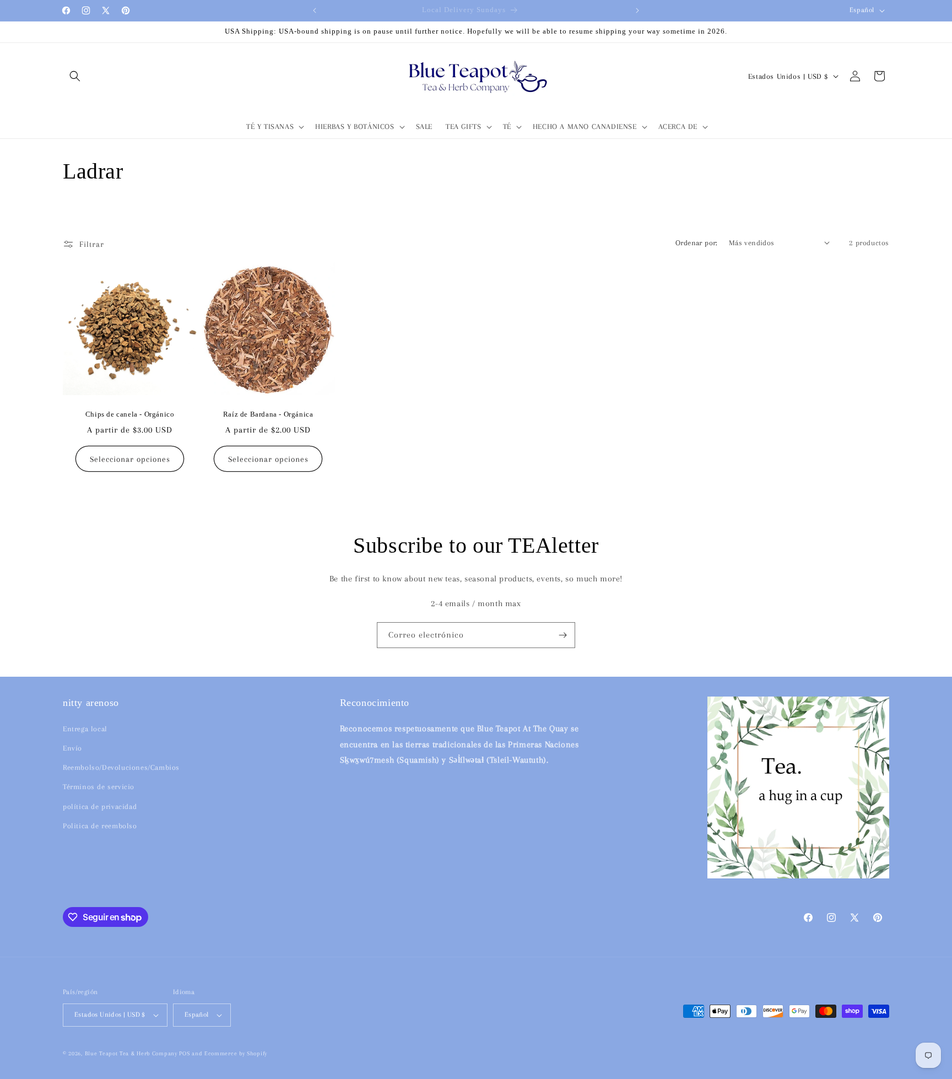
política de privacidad (100, 806)
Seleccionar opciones (130, 458)
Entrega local (85, 729)
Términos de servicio (98, 787)
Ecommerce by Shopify (235, 1053)
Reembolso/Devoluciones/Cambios (121, 767)
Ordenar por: (696, 243)
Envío (72, 748)
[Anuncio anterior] (314, 10)
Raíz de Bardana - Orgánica (268, 414)
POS (184, 1053)
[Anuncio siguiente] (637, 10)
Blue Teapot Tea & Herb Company (131, 1053)
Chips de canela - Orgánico (130, 414)
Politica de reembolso (100, 826)
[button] (75, 76)
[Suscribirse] (562, 635)
